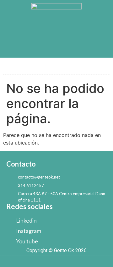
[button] (56, 66)
